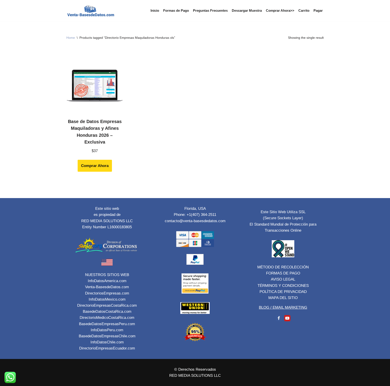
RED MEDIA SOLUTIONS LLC (195, 375)
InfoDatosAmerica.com (107, 281)
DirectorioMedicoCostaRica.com (107, 317)
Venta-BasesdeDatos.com (107, 287)
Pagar (318, 10)
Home (70, 37)
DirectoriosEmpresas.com (107, 293)
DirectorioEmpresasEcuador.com (107, 348)
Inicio (155, 10)
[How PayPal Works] (195, 263)
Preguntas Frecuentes (210, 10)
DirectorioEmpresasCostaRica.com (107, 305)
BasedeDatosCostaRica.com (107, 311)
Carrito (303, 10)
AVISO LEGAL (283, 279)
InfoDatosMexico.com (107, 299)
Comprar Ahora (95, 166)
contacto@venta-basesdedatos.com (195, 221)
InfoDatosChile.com (107, 342)
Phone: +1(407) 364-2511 (195, 214)
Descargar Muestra (247, 10)
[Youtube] (287, 318)
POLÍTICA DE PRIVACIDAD (283, 292)
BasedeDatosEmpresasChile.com (107, 336)
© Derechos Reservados (195, 369)
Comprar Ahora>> (280, 10)
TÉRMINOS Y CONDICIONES (283, 285)
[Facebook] (279, 318)
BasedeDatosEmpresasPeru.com (107, 324)
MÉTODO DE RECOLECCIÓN (283, 267)
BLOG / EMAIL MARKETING (283, 307)
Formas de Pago (176, 10)
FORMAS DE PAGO (283, 273)
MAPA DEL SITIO (283, 298)
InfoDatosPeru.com (107, 330)
